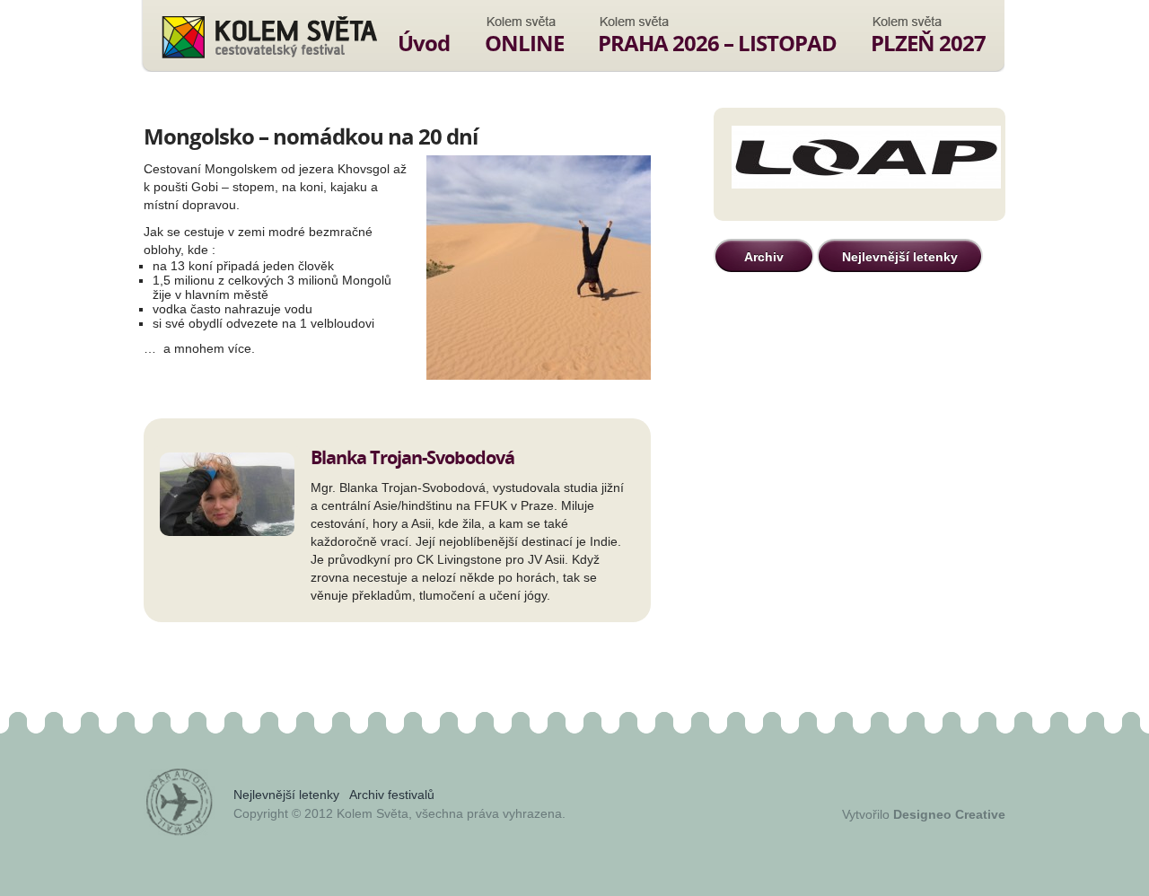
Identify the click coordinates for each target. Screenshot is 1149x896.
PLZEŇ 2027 (928, 42)
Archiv (764, 257)
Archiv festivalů (391, 794)
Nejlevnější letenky (900, 257)
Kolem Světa (269, 37)
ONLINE (524, 42)
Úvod (424, 42)
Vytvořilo (923, 814)
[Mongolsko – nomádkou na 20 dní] (538, 268)
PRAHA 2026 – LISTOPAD (717, 42)
